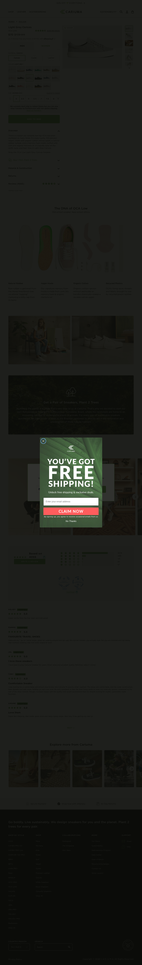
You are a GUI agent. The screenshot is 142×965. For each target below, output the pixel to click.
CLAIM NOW (71, 511)
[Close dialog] (43, 441)
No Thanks (71, 521)
